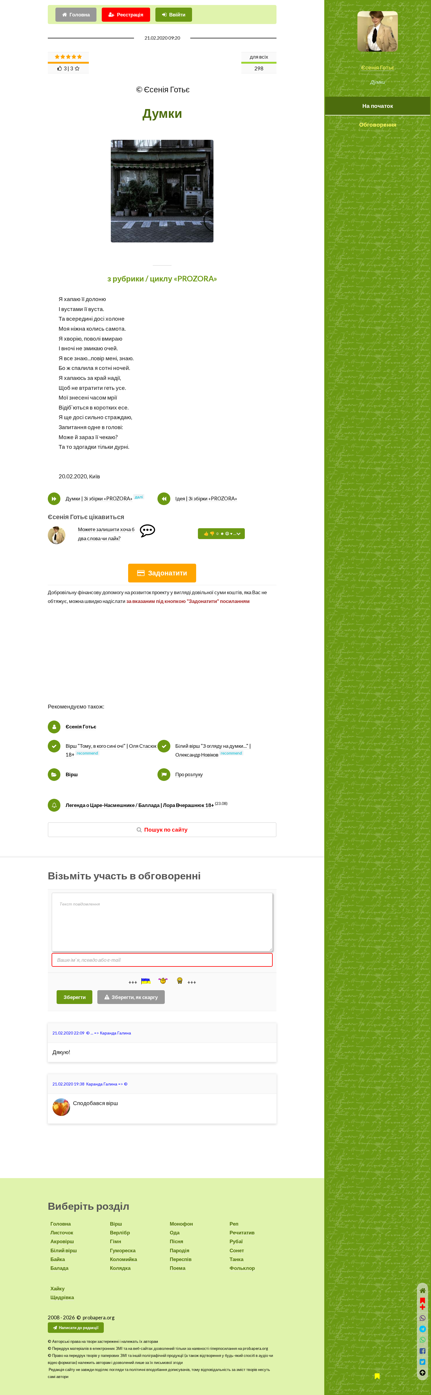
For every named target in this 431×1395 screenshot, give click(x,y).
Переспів (180, 1259)
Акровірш (62, 1241)
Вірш (72, 774)
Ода (174, 1232)
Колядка (120, 1268)
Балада (59, 1268)
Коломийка (123, 1259)
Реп (234, 1224)
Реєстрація (130, 14)
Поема (177, 1268)
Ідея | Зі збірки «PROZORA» (206, 498)
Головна (79, 14)
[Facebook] (422, 1350)
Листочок (61, 1232)
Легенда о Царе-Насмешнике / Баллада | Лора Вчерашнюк (140, 805)
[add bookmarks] (422, 1303)
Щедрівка (62, 1297)
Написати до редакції (79, 1327)
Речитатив (242, 1232)
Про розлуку (189, 774)
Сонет (237, 1250)
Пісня (176, 1241)
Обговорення (377, 124)
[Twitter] (422, 1361)
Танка (236, 1259)
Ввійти (177, 14)
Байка (57, 1259)
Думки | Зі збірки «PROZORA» (99, 498)
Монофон (181, 1224)
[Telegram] (422, 1328)
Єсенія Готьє (377, 67)
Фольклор (242, 1268)
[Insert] (145, 981)
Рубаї (236, 1241)
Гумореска (122, 1250)
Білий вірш (63, 1250)
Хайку (57, 1288)
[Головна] (422, 1290)
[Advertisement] (162, 661)
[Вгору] (422, 1372)
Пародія (179, 1250)
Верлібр (120, 1232)
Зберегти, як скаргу (135, 997)
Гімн (115, 1241)
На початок (377, 106)
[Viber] (422, 1318)
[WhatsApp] (422, 1339)
